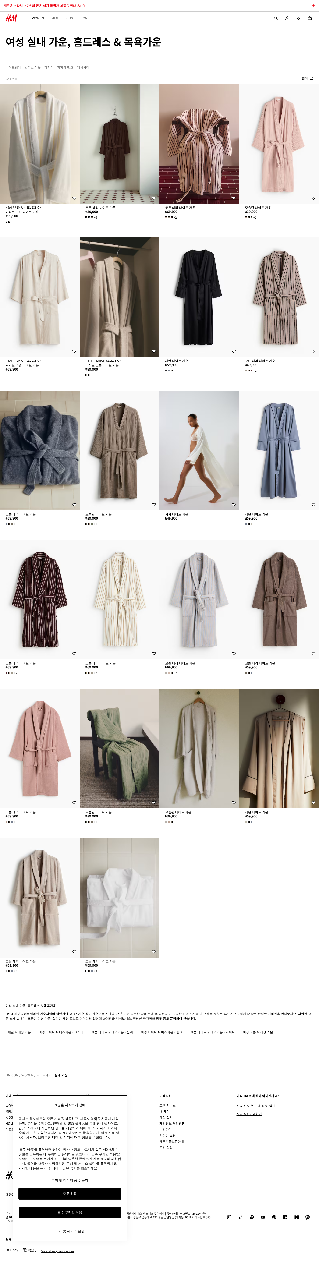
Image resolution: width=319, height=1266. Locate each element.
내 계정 (165, 1111)
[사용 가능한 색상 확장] (8, 221)
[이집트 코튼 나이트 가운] (40, 144)
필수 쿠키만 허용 (69, 1212)
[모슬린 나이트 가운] (120, 450)
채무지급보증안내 (172, 1141)
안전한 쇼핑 (168, 1135)
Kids (69, 18)
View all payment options (57, 1251)
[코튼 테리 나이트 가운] (120, 144)
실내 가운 (61, 1075)
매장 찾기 (166, 1117)
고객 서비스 (168, 1105)
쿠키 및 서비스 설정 (69, 1231)
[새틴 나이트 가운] (199, 297)
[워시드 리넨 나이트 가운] (40, 297)
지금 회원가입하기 (249, 1113)
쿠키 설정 (166, 1148)
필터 (305, 78)
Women (38, 18)
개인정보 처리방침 (172, 1123)
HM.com (12, 1075)
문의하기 (166, 1129)
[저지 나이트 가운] (199, 450)
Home (84, 18)
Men (54, 18)
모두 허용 (70, 1193)
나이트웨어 (44, 1075)
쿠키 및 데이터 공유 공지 (70, 1180)
